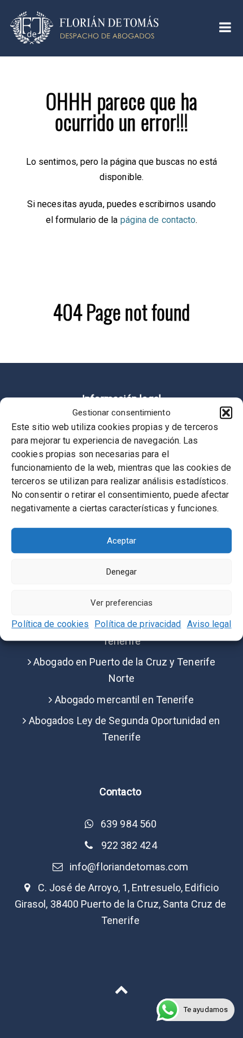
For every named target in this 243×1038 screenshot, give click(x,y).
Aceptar (121, 541)
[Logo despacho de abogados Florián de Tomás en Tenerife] (85, 27)
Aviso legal (209, 624)
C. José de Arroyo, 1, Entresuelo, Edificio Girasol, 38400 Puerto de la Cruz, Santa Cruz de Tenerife (121, 904)
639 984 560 (129, 824)
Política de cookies (50, 624)
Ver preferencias (121, 603)
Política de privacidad (137, 624)
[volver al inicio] (121, 989)
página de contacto (158, 219)
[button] (226, 412)
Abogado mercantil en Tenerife (124, 700)
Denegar (121, 572)
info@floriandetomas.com (129, 867)
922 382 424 (129, 845)
